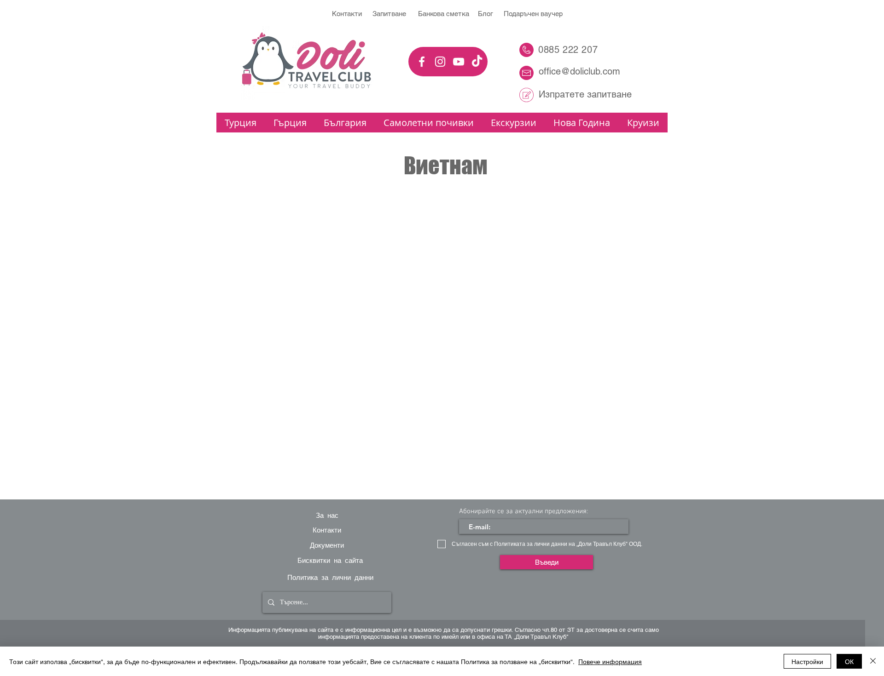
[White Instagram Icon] (440, 62)
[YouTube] (458, 62)
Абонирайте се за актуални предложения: (523, 511)
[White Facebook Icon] (422, 62)
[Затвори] (872, 661)
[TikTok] (477, 62)
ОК (849, 661)
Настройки (807, 661)
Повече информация (610, 661)
